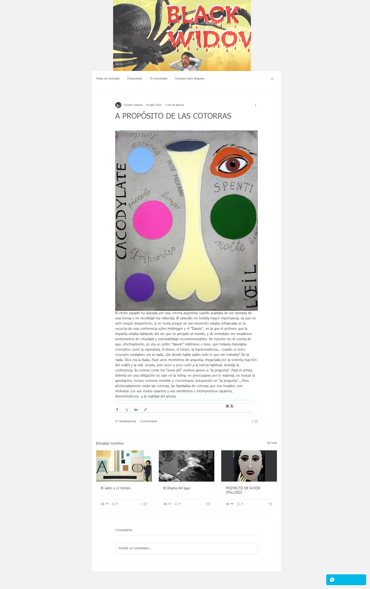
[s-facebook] (231, 406)
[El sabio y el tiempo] (124, 466)
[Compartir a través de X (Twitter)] (126, 409)
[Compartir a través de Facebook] (117, 409)
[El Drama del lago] (186, 466)
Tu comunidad (158, 78)
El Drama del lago (176, 488)
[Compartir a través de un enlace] (145, 409)
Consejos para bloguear (190, 78)
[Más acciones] (255, 105)
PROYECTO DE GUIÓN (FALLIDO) (243, 490)
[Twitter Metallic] (227, 406)
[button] (182, 53)
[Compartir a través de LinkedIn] (136, 409)
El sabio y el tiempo (116, 488)
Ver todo (272, 443)
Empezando (134, 78)
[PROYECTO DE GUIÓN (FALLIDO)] (249, 466)
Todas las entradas (108, 78)
